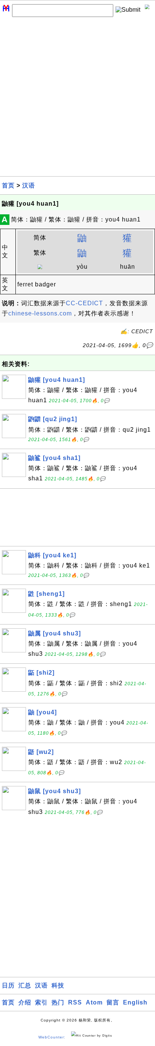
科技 (58, 985)
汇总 (24, 985)
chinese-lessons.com (40, 313)
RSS (75, 1002)
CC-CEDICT (84, 303)
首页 (8, 185)
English (135, 1002)
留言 (112, 1002)
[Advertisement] (77, 98)
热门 (58, 1002)
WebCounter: (51, 1037)
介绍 (24, 1002)
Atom (94, 1002)
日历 (8, 985)
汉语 (28, 185)
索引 (41, 1002)
